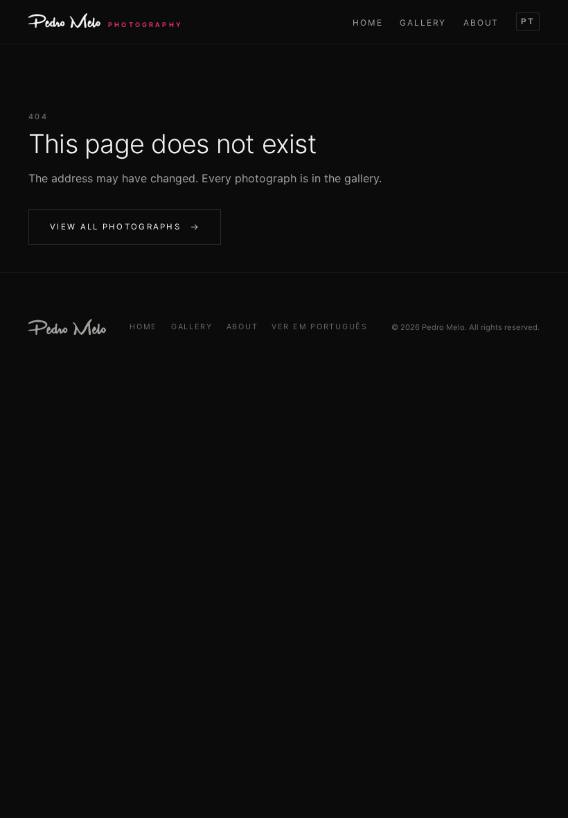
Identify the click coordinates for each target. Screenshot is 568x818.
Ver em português (320, 326)
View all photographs (115, 227)
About (481, 23)
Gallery (423, 23)
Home (368, 23)
